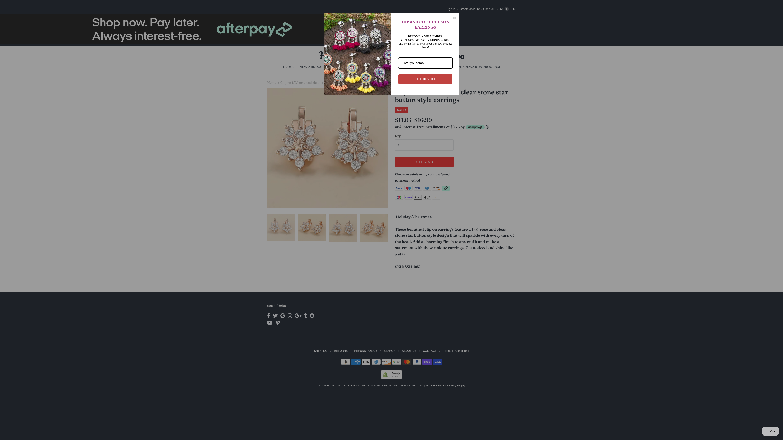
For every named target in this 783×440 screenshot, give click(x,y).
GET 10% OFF (425, 79)
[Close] (454, 18)
